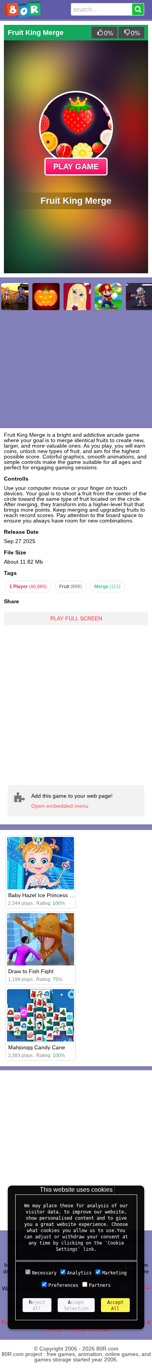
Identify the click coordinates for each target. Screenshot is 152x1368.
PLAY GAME (76, 166)
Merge (107, 586)
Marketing (114, 1273)
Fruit (70, 586)
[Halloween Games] (46, 296)
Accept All (115, 1305)
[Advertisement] (76, 704)
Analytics (79, 1273)
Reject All (37, 1305)
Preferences (63, 1285)
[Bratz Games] (77, 296)
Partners (100, 1285)
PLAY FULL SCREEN (76, 618)
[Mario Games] (108, 296)
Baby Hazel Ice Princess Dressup (49, 895)
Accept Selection (76, 1305)
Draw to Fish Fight (30, 971)
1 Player (28, 586)
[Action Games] (14, 296)
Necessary (44, 1273)
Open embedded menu (59, 806)
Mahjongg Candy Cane (36, 1047)
